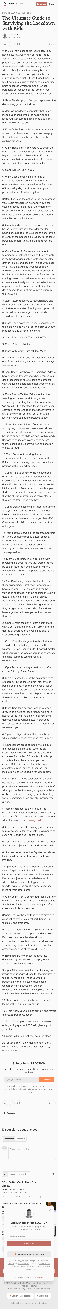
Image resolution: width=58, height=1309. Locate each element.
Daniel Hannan (20, 1193)
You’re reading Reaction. (14, 1189)
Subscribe (41, 4)
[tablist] (14, 1139)
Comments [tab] (9, 1138)
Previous (11, 1113)
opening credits (35, 820)
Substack (15, 1303)
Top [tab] (5, 1174)
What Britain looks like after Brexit (19, 1184)
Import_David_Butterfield (16, 13)
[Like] (5, 44)
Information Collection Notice (37, 1266)
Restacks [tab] (21, 1138)
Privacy (21, 1288)
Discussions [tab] (24, 1174)
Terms (30, 1288)
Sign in (52, 4)
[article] (29, 1189)
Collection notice (42, 1288)
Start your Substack (21, 1295)
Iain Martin (14, 35)
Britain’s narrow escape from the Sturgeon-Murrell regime (22, 1205)
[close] (50, 1210)
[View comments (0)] (12, 44)
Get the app (43, 1295)
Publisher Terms (29, 1285)
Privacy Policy (23, 1263)
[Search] (53, 1174)
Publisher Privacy (45, 1283)
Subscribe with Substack (31, 1254)
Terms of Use (44, 1263)
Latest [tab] (13, 1174)
